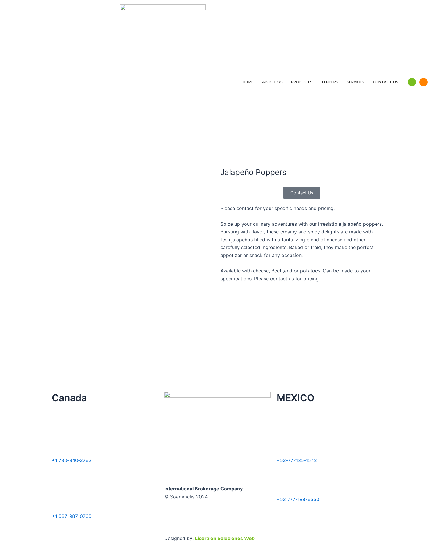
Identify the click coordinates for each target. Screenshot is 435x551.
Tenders (329, 82)
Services (355, 82)
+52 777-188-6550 (298, 499)
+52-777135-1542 (297, 460)
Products (301, 82)
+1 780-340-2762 (71, 460)
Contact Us (385, 82)
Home (248, 82)
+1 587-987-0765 (71, 516)
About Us (272, 82)
